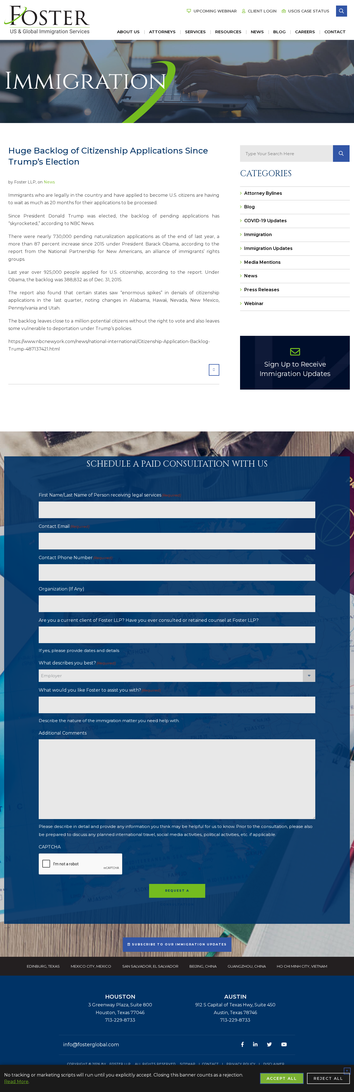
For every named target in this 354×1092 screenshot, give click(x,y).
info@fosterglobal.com (91, 1045)
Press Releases (261, 289)
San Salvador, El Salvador (150, 966)
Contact (335, 31)
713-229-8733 (120, 1020)
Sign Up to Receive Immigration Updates (294, 369)
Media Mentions (262, 262)
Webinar (254, 303)
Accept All (282, 1078)
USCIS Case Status (308, 11)
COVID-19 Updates (265, 220)
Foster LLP (120, 1064)
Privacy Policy (241, 1064)
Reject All (328, 1078)
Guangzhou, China (247, 966)
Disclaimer (274, 1064)
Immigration (258, 234)
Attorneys (162, 31)
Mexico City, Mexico (91, 966)
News (257, 31)
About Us (128, 31)
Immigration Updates (268, 248)
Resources (228, 31)
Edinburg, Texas (43, 966)
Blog (279, 31)
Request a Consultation (177, 893)
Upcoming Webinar (214, 11)
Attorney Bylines (263, 193)
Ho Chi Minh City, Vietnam (302, 966)
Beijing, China (203, 966)
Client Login (262, 11)
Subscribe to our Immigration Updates (179, 944)
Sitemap (188, 1064)
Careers (305, 31)
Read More (16, 1081)
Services (195, 31)
